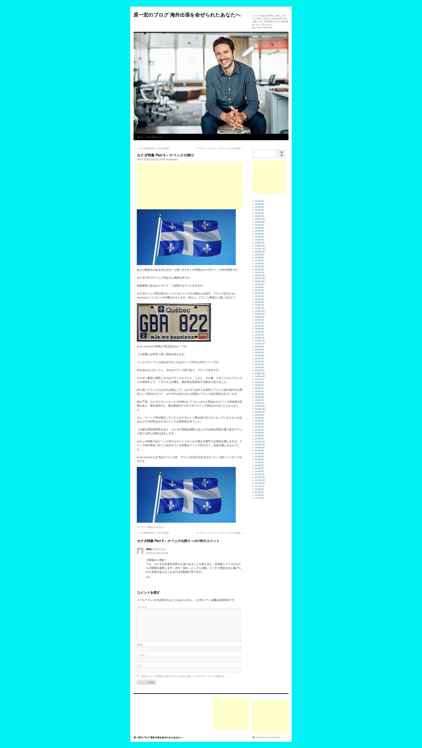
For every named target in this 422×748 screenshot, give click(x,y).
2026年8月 (259, 201)
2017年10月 (260, 483)
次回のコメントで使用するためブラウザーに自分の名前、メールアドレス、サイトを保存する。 (183, 676)
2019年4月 (259, 429)
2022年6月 (259, 325)
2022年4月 (259, 328)
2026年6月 (259, 204)
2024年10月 (260, 251)
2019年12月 (260, 406)
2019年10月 (260, 412)
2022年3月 (259, 331)
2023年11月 (260, 278)
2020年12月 (260, 373)
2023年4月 (259, 299)
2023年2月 (259, 305)
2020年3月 (259, 397)
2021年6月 (259, 355)
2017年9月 (259, 486)
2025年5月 (259, 236)
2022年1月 (259, 337)
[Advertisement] (189, 186)
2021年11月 (260, 340)
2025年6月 (259, 233)
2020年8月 (259, 382)
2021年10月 (260, 343)
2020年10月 (260, 376)
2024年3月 (259, 266)
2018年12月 (260, 441)
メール (140, 654)
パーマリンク (158, 526)
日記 (150, 526)
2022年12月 (260, 311)
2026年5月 (259, 207)
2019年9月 (259, 415)
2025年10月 (260, 222)
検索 (282, 153)
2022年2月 (259, 334)
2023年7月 (259, 290)
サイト (140, 665)
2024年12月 (260, 245)
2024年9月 (259, 254)
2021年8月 (259, 349)
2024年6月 (259, 263)
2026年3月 (259, 210)
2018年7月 (259, 456)
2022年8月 (259, 319)
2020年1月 (259, 403)
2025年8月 (259, 227)
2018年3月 (259, 468)
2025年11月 (260, 219)
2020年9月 (259, 379)
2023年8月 (259, 287)
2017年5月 (259, 498)
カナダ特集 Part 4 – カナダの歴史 (153, 148)
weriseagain (171, 159)
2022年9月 (259, 317)
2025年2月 (259, 239)
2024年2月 (259, 269)
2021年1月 (259, 370)
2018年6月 (259, 459)
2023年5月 (259, 296)
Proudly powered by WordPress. (268, 737)
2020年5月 (259, 391)
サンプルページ (154, 137)
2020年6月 (259, 388)
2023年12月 (260, 275)
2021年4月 (259, 361)
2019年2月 (259, 435)
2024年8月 (259, 257)
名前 (139, 644)
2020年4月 (259, 394)
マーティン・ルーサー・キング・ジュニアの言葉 (219, 148)
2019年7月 (259, 420)
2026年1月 (259, 216)
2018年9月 (259, 450)
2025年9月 (259, 224)
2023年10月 (260, 281)
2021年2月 (259, 367)
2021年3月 (259, 364)
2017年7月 (259, 492)
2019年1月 (259, 438)
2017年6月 (259, 495)
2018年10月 (260, 447)
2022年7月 (259, 322)
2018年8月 (259, 453)
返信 (148, 576)
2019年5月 (259, 426)
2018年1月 (259, 474)
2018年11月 (260, 444)
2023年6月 (259, 293)
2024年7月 (259, 260)
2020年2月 (259, 400)
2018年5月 (259, 462)
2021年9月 (259, 346)
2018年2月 (259, 471)
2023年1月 (259, 308)
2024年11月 (260, 248)
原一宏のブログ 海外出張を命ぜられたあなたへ (187, 14)
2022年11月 (260, 314)
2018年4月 (259, 465)
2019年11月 (260, 409)
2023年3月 (259, 302)
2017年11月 (260, 480)
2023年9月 (259, 284)
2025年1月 (259, 242)
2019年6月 (259, 423)
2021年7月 (259, 352)
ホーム (140, 137)
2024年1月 (259, 272)
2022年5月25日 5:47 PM (157, 553)
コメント (141, 606)
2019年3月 (259, 432)
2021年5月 (259, 358)
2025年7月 (259, 230)
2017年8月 (259, 489)
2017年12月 (260, 477)
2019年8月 (259, 417)
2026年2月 (259, 213)
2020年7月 (259, 385)
